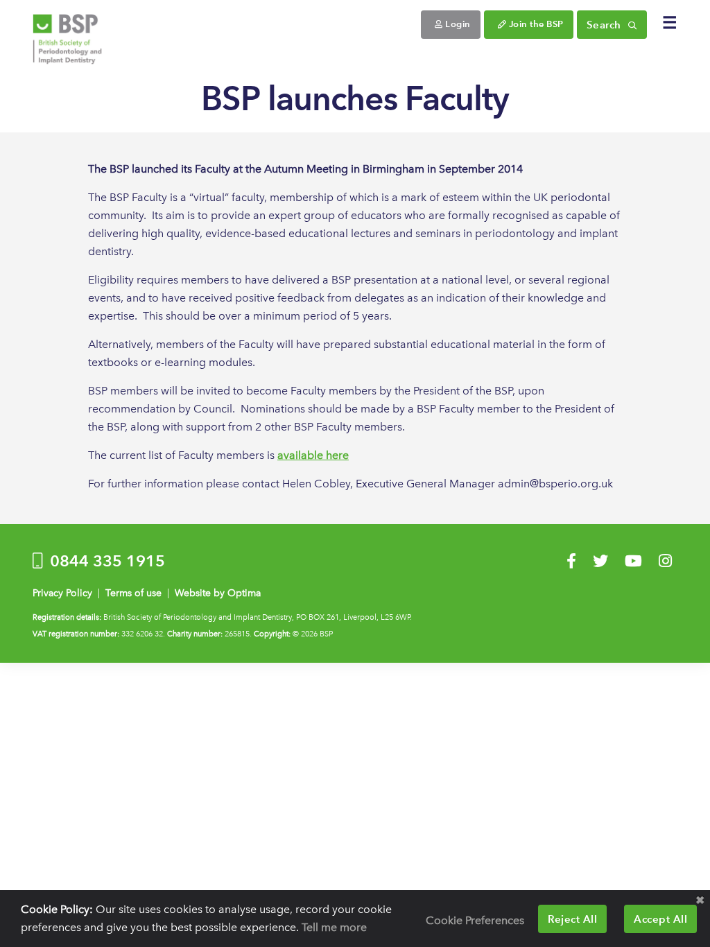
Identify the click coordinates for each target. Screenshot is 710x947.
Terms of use (133, 593)
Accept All (660, 919)
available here (313, 455)
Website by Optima (218, 593)
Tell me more (334, 927)
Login (457, 24)
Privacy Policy (62, 593)
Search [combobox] (606, 24)
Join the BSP (535, 24)
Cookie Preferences (475, 920)
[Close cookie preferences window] (699, 900)
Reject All (572, 919)
